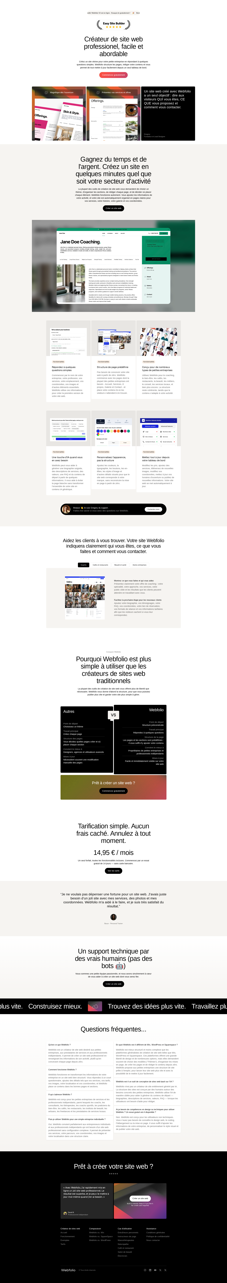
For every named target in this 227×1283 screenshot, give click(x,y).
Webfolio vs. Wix (96, 1232)
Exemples (65, 1240)
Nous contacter (153, 1240)
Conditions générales (155, 1232)
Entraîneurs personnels (128, 1232)
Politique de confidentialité (157, 1236)
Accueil (64, 1232)
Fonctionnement (68, 1236)
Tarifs (63, 1244)
